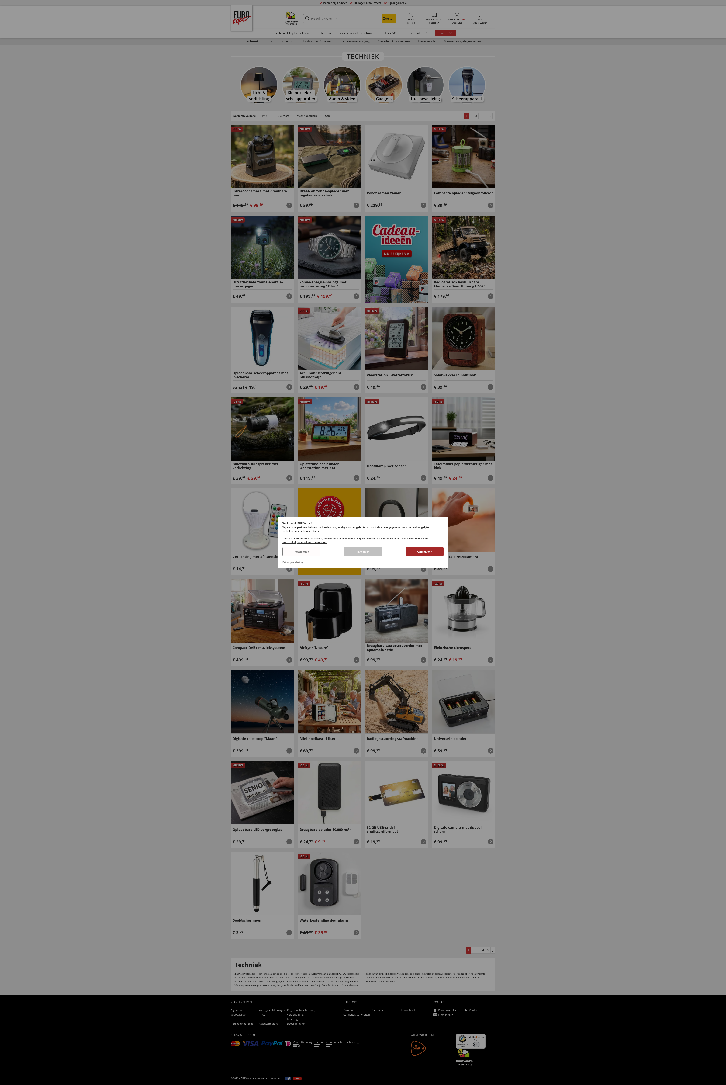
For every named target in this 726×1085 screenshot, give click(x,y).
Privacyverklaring (292, 562)
